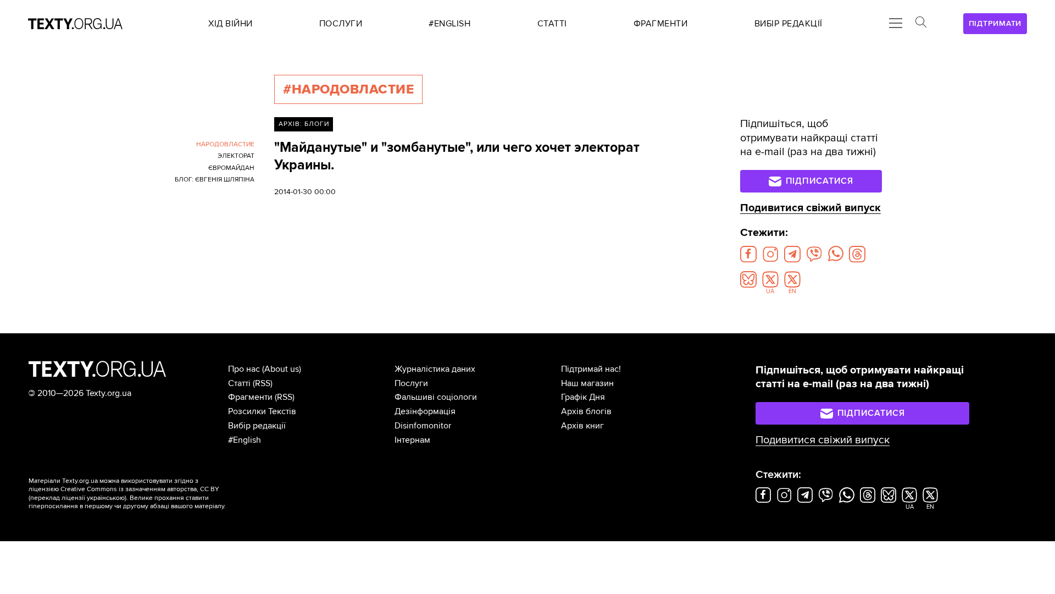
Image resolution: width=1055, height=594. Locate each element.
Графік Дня (583, 397)
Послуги (411, 383)
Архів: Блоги (304, 124)
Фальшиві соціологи (436, 397)
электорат (236, 156)
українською (106, 498)
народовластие (225, 144)
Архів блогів (586, 411)
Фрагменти (250, 397)
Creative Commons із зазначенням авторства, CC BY (139, 489)
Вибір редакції (257, 425)
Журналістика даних (435, 369)
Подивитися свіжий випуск (810, 208)
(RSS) (263, 383)
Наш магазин (587, 383)
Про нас (244, 369)
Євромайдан (231, 168)
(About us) (281, 369)
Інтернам (412, 440)
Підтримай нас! (591, 369)
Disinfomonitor (423, 425)
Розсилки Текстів (262, 411)
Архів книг (582, 425)
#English (244, 440)
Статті (239, 383)
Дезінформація (425, 411)
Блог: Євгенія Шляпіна (214, 179)
